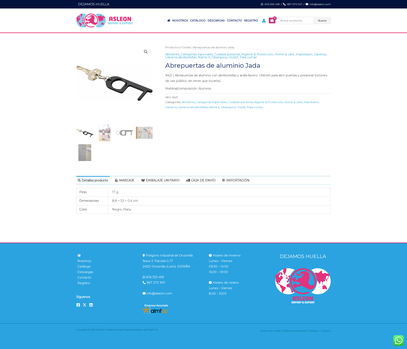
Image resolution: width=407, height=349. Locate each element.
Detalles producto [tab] (94, 180)
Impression (304, 54)
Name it (204, 57)
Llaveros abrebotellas (181, 57)
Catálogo (198, 20)
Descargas (216, 20)
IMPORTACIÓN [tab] (237, 180)
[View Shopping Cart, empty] (272, 21)
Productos (172, 47)
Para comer (248, 57)
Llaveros (320, 54)
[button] (146, 52)
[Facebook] (78, 305)
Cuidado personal (227, 54)
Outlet (186, 47)
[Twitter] (84, 305)
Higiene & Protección (257, 54)
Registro (251, 20)
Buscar (322, 20)
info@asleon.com (319, 4)
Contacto (234, 20)
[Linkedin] (91, 305)
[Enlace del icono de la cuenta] (264, 20)
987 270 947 (294, 4)
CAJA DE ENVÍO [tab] (203, 180)
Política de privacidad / (296, 330)
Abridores (172, 54)
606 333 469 (271, 4)
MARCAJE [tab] (126, 180)
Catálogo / (315, 330)
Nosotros (180, 20)
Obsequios (219, 57)
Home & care (284, 54)
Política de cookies (271, 330)
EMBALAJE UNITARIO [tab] (162, 180)
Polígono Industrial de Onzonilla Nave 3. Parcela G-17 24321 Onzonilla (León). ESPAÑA (168, 261)
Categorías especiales (197, 54)
